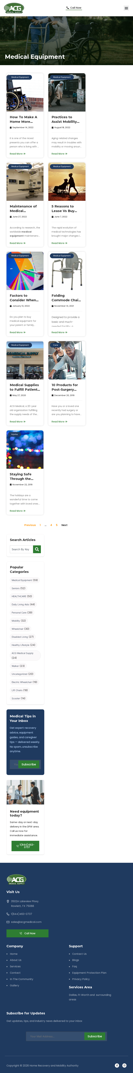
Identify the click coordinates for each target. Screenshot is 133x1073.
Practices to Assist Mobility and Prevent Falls (66, 121)
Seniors (15, 588)
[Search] (37, 549)
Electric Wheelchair (22, 682)
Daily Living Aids (20, 604)
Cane (55, 345)
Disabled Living (20, 636)
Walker (15, 666)
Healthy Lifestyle (20, 645)
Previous (30, 525)
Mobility (16, 620)
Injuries (14, 434)
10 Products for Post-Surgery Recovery (65, 389)
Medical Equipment (20, 77)
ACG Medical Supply (22, 653)
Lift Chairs (17, 690)
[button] (126, 8)
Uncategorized (19, 674)
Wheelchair (17, 628)
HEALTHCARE (19, 596)
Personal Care (19, 612)
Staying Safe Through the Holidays (20, 478)
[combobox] (21, 549)
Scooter (16, 698)
